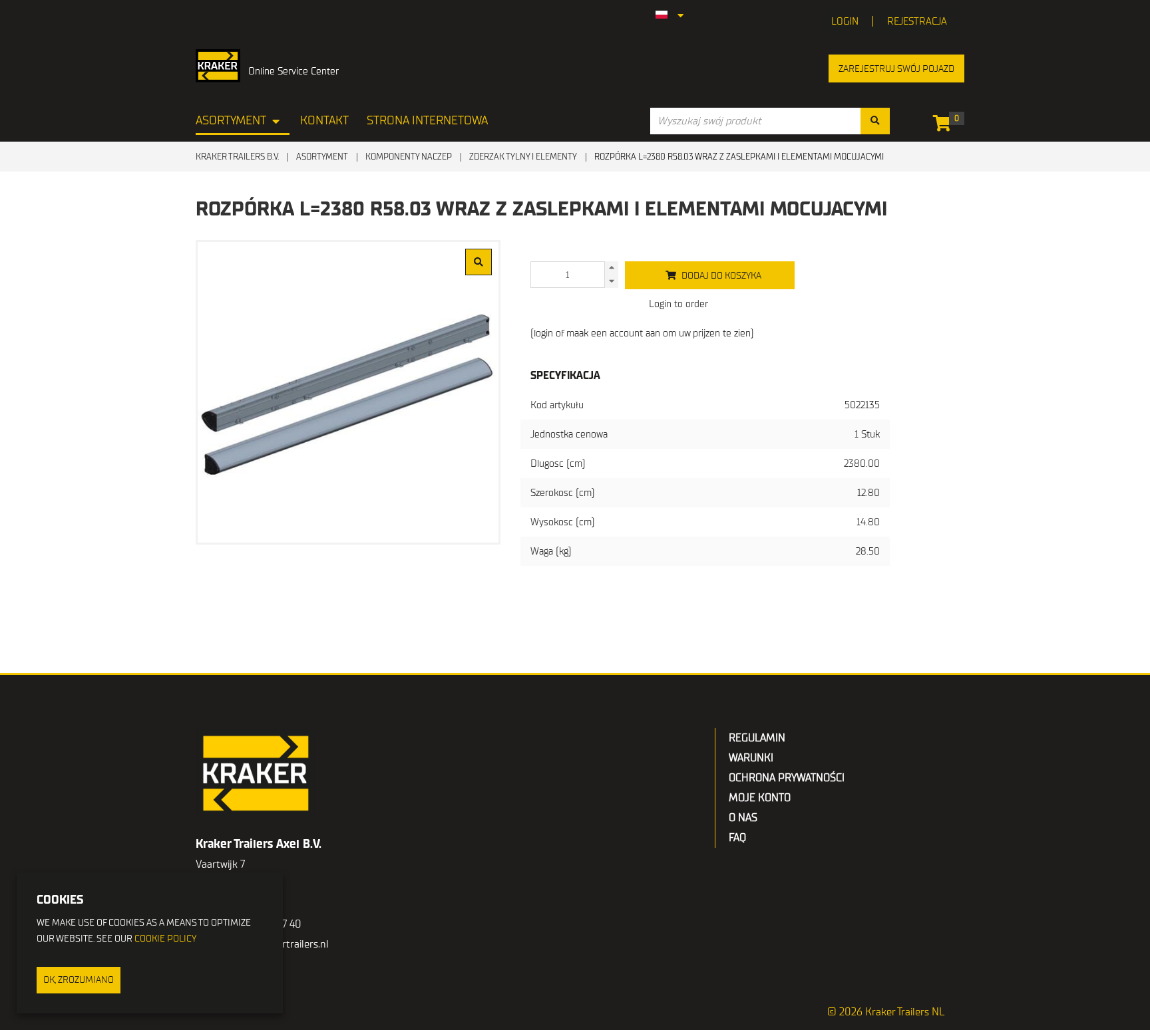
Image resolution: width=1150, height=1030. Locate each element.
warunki (751, 758)
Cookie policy (165, 938)
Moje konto (760, 798)
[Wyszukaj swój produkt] (875, 121)
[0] (945, 126)
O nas (743, 818)
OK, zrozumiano (78, 979)
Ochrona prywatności (787, 778)
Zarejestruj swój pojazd (896, 68)
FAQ (737, 838)
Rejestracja (917, 21)
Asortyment (231, 121)
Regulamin (757, 738)
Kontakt (324, 121)
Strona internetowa (427, 121)
